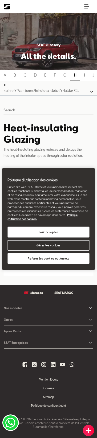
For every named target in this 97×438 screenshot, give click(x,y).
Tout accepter (48, 232)
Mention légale (48, 379)
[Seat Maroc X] (34, 364)
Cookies (48, 388)
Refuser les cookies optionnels (48, 258)
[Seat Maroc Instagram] (44, 364)
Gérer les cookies (48, 245)
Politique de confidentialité (48, 405)
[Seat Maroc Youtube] (62, 364)
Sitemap (48, 396)
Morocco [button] (36, 292)
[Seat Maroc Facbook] (25, 364)
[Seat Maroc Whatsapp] (72, 364)
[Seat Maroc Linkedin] (53, 364)
